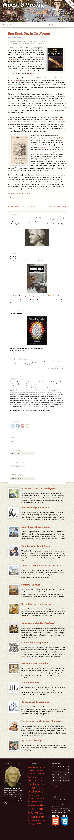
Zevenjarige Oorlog (53, 78)
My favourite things (31, 740)
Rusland (35, 809)
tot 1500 (40, 820)
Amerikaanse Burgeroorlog (36, 527)
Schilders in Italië (30, 584)
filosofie (41, 784)
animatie (30, 773)
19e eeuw (31, 25)
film (56, 25)
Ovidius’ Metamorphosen (34, 642)
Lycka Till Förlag (29, 296)
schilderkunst (49, 25)
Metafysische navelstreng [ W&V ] (19, 193)
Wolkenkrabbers (30, 682)
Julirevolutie (14, 80)
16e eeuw (30, 767)
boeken (62, 25)
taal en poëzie (31, 198)
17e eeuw (34, 767)
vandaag (5, 25)
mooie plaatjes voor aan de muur (21, 206)
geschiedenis (14, 25)
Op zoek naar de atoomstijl (35, 702)
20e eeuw (39, 25)
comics (39, 777)
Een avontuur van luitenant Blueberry (41, 721)
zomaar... (38, 823)
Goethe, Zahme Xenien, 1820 (64, 17)
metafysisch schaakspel (56, 206)
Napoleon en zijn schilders (35, 546)
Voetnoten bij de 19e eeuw (35, 507)
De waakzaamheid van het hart (37, 623)
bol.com (60, 296)
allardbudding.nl (52, 296)
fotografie (32, 788)
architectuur (38, 773)
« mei (55, 786)
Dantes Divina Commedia (34, 663)
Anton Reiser (43, 147)
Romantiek (32, 73)
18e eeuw (23, 25)
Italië (39, 798)
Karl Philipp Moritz (57, 138)
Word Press (65, 802)
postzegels (38, 805)
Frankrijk (40, 788)
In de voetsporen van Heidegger (38, 488)
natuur (34, 802)
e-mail (56, 224)
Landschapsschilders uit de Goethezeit (42, 565)
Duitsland (23, 198)
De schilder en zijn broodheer (37, 604)
